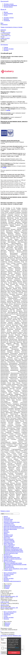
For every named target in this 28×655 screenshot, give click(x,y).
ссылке (21, 83)
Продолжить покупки (6, 635)
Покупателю (5, 1)
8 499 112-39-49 (5, 602)
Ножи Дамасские (8, 543)
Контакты (6, 19)
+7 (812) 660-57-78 (5, 35)
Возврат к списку (5, 511)
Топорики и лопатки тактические (13, 558)
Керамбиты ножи (8, 534)
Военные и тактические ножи (12, 522)
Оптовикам (7, 20)
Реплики (6, 530)
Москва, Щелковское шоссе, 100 (9, 596)
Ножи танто (7, 537)
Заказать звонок (5, 605)
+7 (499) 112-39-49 (5, 32)
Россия (5, 15)
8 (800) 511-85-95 (5, 38)
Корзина (3, 29)
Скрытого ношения (9, 540)
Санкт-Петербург (8, 13)
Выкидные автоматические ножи (12, 526)
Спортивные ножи (9, 523)
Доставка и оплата (9, 17)
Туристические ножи (9, 525)
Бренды (6, 516)
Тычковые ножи (8, 536)
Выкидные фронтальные (10, 529)
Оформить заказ (17, 635)
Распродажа (7, 518)
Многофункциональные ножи (12, 557)
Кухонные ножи (8, 556)
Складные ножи (8, 520)
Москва (6, 12)
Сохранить (3, 652)
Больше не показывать (8, 634)
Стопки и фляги (8, 570)
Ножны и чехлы (8, 560)
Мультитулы (7, 554)
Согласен (14, 652)
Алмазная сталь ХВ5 (9, 542)
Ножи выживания (8, 539)
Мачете (6, 533)
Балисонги (6, 532)
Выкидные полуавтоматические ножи (14, 527)
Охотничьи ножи (8, 519)
